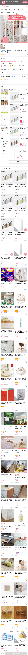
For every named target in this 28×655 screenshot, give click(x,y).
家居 (22, 9)
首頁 (6, 9)
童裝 (14, 9)
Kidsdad (3, 50)
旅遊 (26, 9)
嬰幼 (10, 9)
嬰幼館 (2, 12)
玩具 (18, 9)
